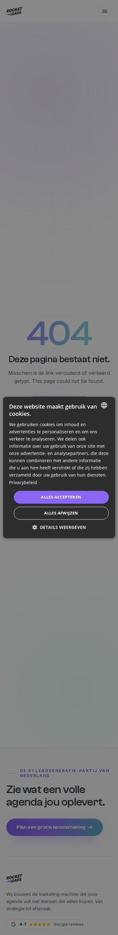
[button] (59, 527)
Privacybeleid (23, 482)
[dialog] (59, 467)
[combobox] (104, 405)
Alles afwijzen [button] (61, 513)
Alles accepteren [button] (61, 497)
